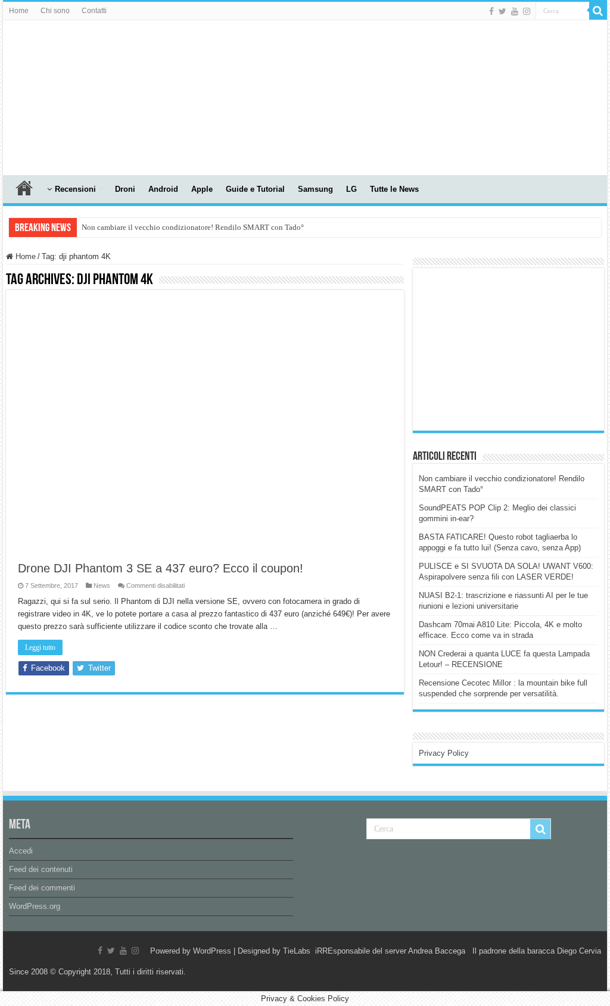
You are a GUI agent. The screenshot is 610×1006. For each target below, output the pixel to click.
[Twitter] (502, 11)
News (102, 585)
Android (163, 189)
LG (351, 189)
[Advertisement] (508, 348)
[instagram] (526, 11)
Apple (202, 189)
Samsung (315, 189)
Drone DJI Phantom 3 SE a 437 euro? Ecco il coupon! (160, 568)
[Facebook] (491, 11)
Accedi (21, 850)
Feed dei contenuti (41, 869)
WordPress (212, 950)
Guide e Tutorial (255, 189)
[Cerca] (598, 11)
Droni (125, 189)
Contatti (94, 11)
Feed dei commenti (42, 887)
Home (19, 11)
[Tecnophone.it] (68, 95)
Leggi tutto (40, 647)
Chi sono (55, 11)
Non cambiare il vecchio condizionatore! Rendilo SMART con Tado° (193, 227)
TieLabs (296, 950)
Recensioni (75, 189)
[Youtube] (514, 11)
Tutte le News (394, 189)
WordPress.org (34, 906)
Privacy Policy (444, 753)
